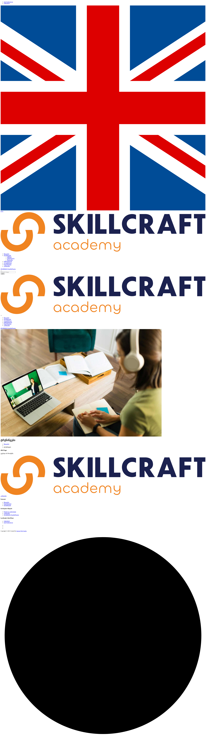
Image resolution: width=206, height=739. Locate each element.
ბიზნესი (9, 257)
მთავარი (6, 254)
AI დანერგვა (8, 263)
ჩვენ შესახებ (7, 264)
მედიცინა (10, 260)
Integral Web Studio (21, 531)
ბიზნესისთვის (8, 261)
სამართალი (10, 258)
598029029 (7, 3)
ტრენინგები (7, 255)
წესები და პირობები (10, 512)
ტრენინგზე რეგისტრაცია (11, 515)
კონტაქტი (7, 266)
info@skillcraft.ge (8, 2)
